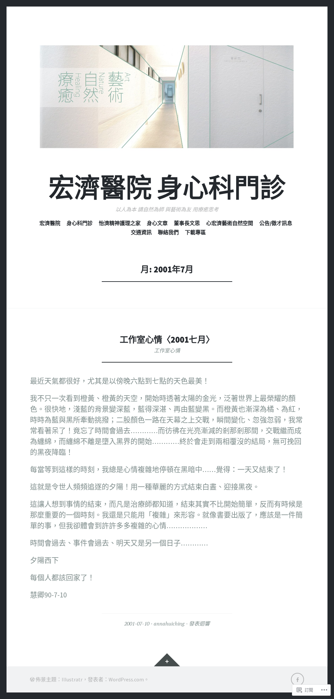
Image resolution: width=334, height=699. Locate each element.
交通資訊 (141, 232)
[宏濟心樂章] (297, 679)
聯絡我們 (168, 232)
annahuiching (169, 623)
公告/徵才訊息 (275, 223)
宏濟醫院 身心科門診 (167, 188)
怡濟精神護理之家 (120, 223)
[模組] (167, 659)
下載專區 (195, 232)
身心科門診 (80, 223)
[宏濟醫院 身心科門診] (167, 97)
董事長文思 (187, 223)
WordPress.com (126, 679)
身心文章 (157, 223)
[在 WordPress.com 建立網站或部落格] (32, 679)
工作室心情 (167, 350)
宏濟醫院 (49, 223)
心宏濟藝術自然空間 (229, 223)
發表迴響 (199, 623)
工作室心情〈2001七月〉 (167, 339)
